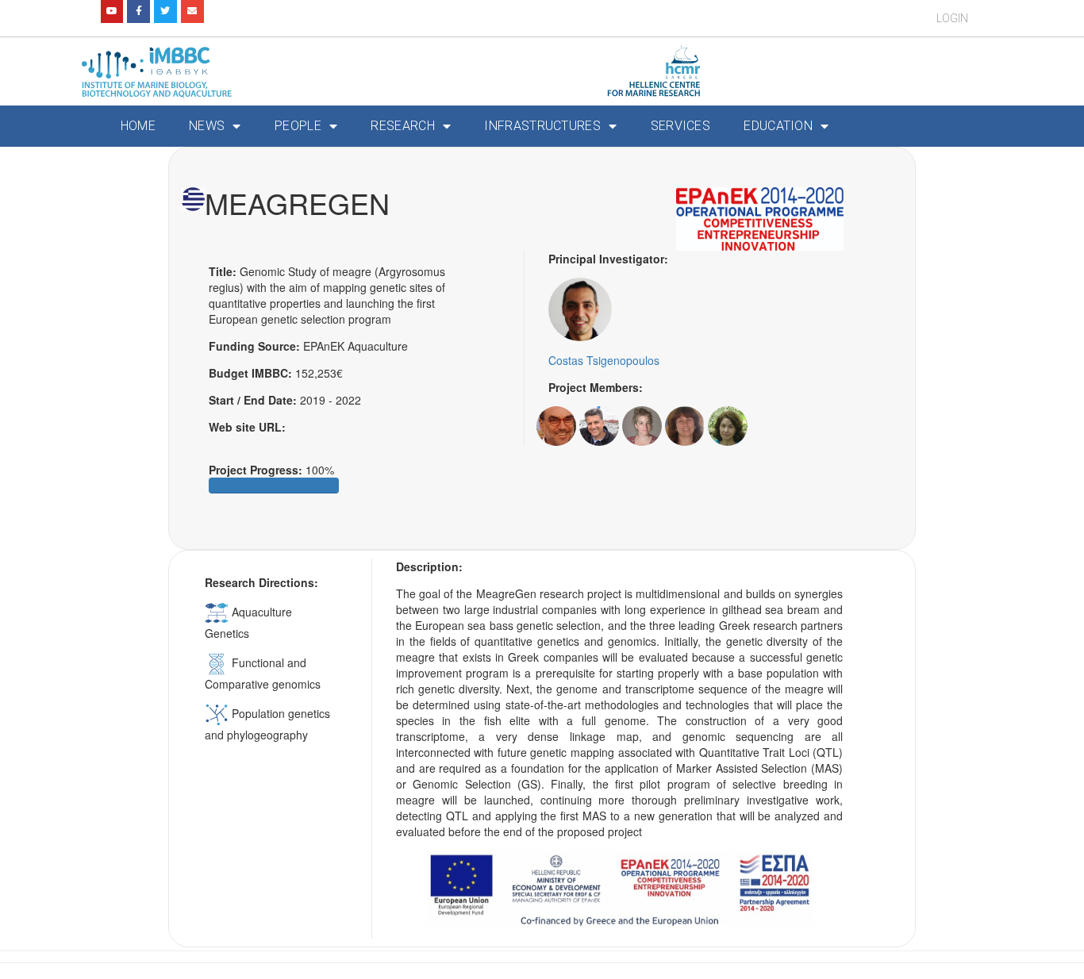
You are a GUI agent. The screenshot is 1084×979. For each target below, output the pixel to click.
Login (952, 18)
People (298, 125)
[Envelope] (192, 11)
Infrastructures (542, 125)
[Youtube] (112, 11)
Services (680, 125)
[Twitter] (165, 11)
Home (138, 125)
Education (778, 125)
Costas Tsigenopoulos (603, 360)
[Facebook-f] (138, 11)
